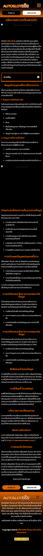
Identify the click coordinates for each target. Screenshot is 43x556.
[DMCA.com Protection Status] (21, 540)
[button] (39, 5)
